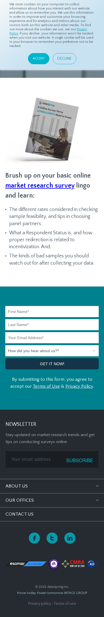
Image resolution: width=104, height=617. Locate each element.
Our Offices (20, 500)
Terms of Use (46, 386)
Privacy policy (39, 603)
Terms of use (65, 603)
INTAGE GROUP (75, 593)
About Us (17, 486)
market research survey (39, 185)
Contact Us (20, 514)
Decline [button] (64, 58)
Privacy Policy (79, 386)
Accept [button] (39, 58)
